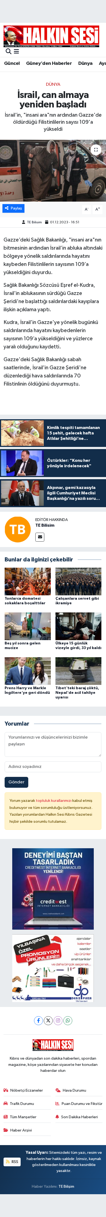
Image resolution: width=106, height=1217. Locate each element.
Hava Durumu (74, 1090)
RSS (14, 1162)
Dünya (85, 63)
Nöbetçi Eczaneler (26, 1090)
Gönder (16, 782)
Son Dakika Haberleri (79, 1117)
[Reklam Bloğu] (53, 888)
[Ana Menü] (16, 52)
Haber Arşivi (21, 1130)
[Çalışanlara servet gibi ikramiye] (78, 581)
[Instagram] (58, 1020)
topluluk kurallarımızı (54, 801)
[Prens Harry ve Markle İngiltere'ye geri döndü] (28, 671)
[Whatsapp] (67, 1020)
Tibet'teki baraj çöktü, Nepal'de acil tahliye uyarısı (77, 692)
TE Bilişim (66, 1186)
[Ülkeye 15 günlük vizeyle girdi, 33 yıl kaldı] (78, 626)
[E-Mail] (39, 537)
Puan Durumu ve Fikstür (82, 1104)
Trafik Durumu (22, 1104)
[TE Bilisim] (18, 529)
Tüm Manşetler (23, 1117)
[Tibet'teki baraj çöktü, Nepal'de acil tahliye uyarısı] (78, 671)
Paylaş (16, 208)
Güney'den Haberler (49, 63)
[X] (48, 1020)
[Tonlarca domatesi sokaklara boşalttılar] (28, 581)
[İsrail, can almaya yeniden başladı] (53, 171)
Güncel (12, 63)
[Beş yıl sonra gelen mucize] (28, 626)
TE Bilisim (34, 222)
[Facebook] (38, 1020)
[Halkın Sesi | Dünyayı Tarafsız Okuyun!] (51, 36)
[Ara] (8, 52)
